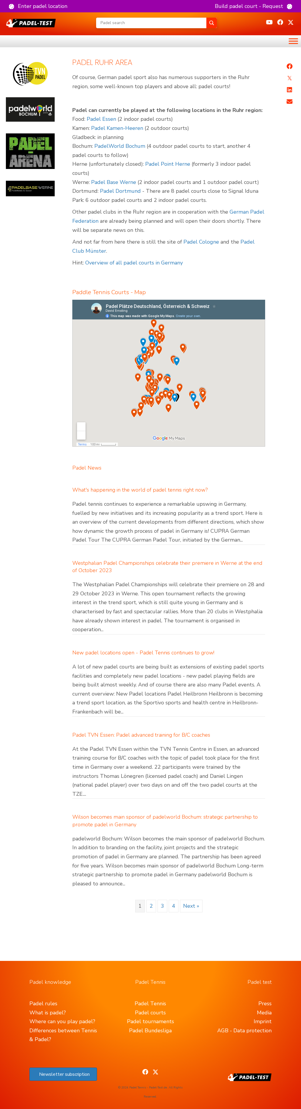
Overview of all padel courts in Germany (134, 262)
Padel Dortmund (120, 191)
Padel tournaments (150, 1021)
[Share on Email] (289, 101)
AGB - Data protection (244, 1030)
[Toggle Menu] (293, 41)
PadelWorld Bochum (119, 146)
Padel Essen (101, 119)
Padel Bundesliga (150, 1030)
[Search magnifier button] (211, 23)
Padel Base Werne (113, 182)
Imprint (263, 1021)
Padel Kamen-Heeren (117, 128)
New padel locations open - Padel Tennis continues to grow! (143, 652)
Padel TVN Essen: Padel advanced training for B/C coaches (141, 734)
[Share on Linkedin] (289, 90)
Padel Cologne (201, 241)
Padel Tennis (150, 1003)
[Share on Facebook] (289, 66)
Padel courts (150, 1012)
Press (265, 1003)
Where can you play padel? (62, 1021)
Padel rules (43, 1003)
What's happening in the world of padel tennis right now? (140, 489)
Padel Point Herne (167, 163)
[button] (38, 6)
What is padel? (47, 1012)
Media (264, 1012)
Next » (191, 905)
